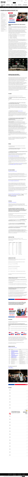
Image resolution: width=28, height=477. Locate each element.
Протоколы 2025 (19, 475)
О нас (8, 475)
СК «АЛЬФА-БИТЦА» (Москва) (14, 355)
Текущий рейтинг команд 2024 (12, 202)
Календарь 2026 (14, 475)
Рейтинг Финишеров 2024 (18, 412)
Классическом (21, 163)
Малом (17, 163)
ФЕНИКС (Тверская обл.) (13, 356)
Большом (15, 163)
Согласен (23, 476)
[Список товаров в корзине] (26, 3)
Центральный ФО (25, 411)
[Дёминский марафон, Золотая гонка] (10, 414)
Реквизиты (24, 475)
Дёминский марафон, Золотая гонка (15, 411)
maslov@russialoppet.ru (14, 195)
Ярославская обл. (25, 412)
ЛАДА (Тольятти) (13, 354)
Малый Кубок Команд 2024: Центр (13, 412)
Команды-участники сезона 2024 (12, 171)
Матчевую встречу (12, 164)
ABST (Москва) (12, 352)
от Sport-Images (10, 367)
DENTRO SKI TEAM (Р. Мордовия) (14, 353)
